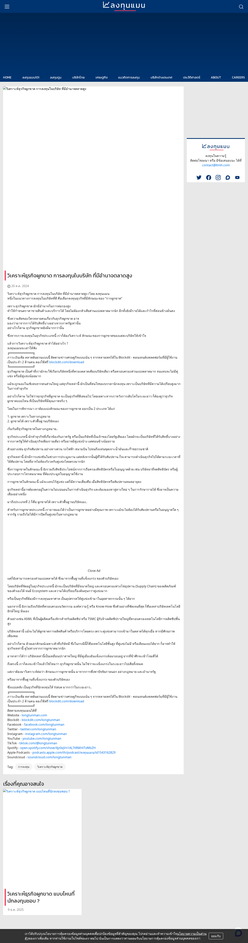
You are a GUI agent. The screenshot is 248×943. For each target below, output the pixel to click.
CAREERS (238, 77)
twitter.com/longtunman (38, 729)
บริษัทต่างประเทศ (161, 77)
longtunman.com (34, 715)
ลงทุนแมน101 (30, 77)
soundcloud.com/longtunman (49, 757)
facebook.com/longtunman (44, 724)
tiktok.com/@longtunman (38, 743)
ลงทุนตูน (55, 77)
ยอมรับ (216, 936)
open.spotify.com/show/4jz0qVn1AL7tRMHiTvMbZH (58, 748)
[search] (241, 6)
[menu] (7, 6)
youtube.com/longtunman (41, 738)
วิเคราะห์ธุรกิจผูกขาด (50, 767)
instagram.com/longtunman (46, 734)
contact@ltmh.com (216, 165)
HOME (7, 77)
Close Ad (94, 571)
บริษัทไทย (78, 77)
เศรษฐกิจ (102, 77)
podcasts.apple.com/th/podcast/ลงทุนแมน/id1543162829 (73, 752)
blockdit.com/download (66, 362)
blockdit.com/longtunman (41, 720)
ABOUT (216, 77)
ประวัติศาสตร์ (191, 77)
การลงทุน (23, 767)
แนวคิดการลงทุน (129, 77)
